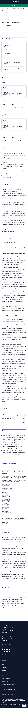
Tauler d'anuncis (5, 667)
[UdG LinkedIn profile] (9, 649)
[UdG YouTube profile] (7, 652)
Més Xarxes (4, 654)
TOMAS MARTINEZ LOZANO (9, 93)
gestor (8, 701)
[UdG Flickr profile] (4, 652)
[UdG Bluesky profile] (4, 649)
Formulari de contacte (6, 644)
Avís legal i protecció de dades (8, 684)
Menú (25, 2)
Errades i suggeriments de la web (8, 689)
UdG (3, 8)
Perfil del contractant (6, 681)
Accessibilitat (4, 682)
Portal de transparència (6, 678)
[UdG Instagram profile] (7, 649)
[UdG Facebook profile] (2, 652)
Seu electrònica (5, 679)
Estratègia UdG (5, 670)
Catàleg (14, 442)
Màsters (3, 664)
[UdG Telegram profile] (9, 652)
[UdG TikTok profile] (2, 649)
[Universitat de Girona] (8, 629)
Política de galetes (5, 685)
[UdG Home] (2, 2)
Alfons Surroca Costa (15, 94)
